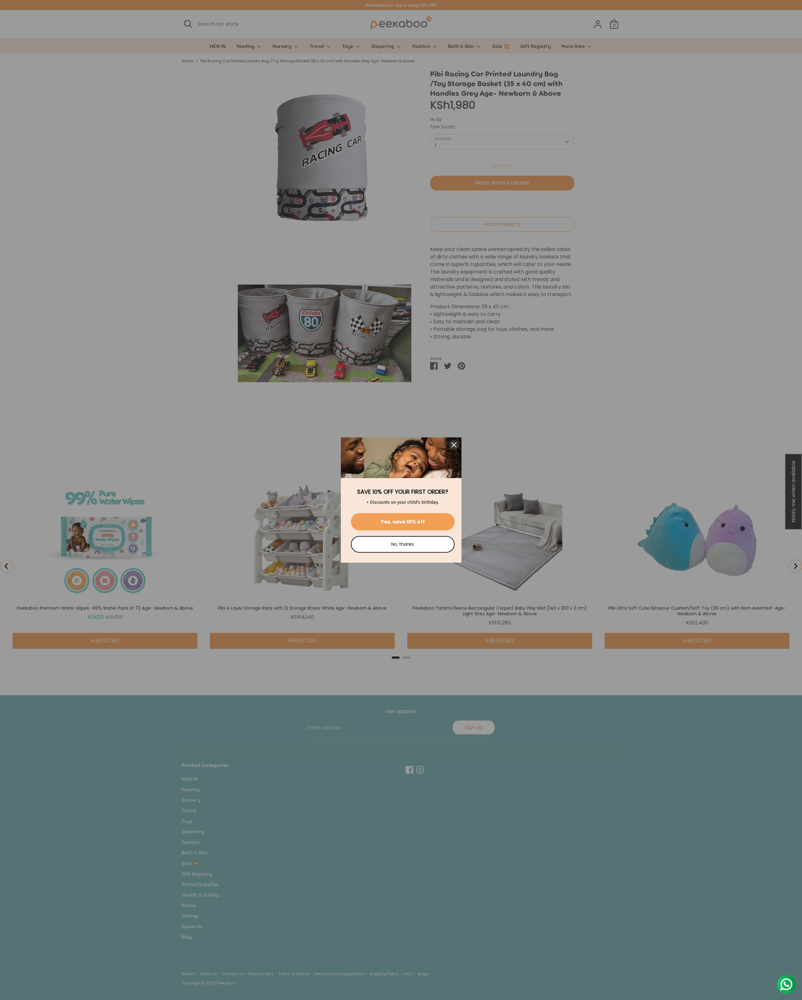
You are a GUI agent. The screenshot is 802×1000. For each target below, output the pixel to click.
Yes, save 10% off (403, 521)
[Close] (453, 444)
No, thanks (402, 544)
